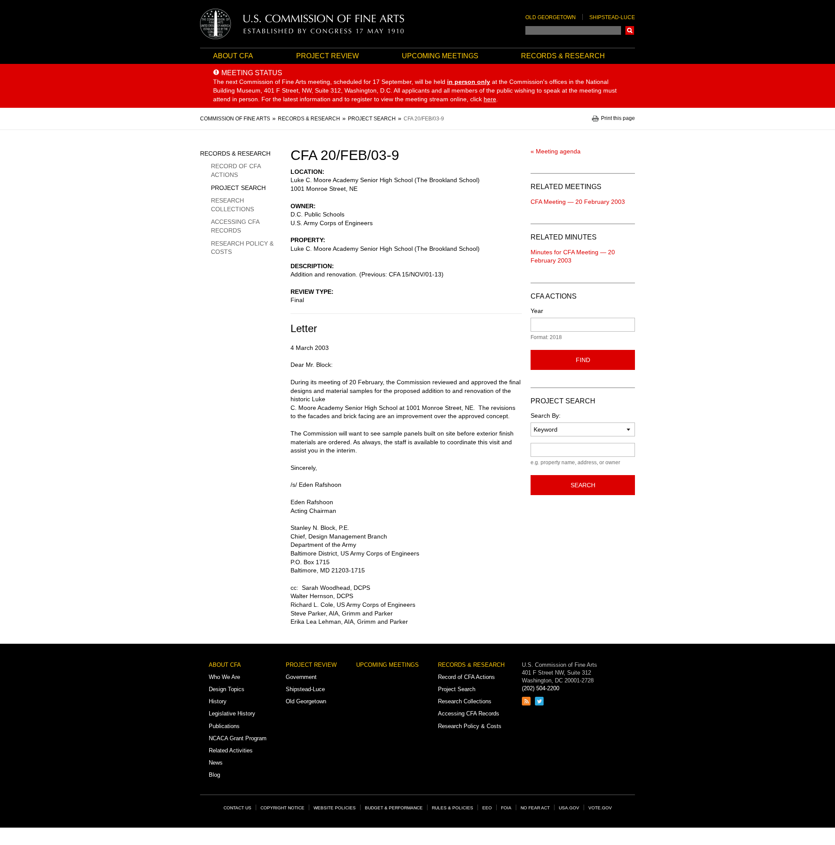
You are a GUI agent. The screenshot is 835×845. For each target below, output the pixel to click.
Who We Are (224, 677)
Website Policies (335, 807)
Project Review (327, 56)
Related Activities (231, 750)
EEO (487, 807)
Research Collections (232, 205)
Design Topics (226, 689)
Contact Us (237, 807)
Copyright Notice (282, 807)
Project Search (238, 187)
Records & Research (563, 56)
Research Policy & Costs (242, 248)
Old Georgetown (550, 17)
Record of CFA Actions (236, 170)
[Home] (302, 24)
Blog (214, 775)
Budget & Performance (394, 807)
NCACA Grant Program (238, 738)
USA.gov (569, 807)
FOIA (506, 807)
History (218, 701)
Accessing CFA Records (235, 226)
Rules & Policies (452, 807)
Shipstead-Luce (612, 17)
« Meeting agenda (556, 151)
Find (583, 359)
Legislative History (232, 713)
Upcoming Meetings (440, 56)
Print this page (618, 118)
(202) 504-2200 (540, 688)
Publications (224, 726)
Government (301, 677)
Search (629, 30)
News (216, 762)
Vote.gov (600, 807)
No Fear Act (535, 807)
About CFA (233, 56)
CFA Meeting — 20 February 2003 (578, 201)
